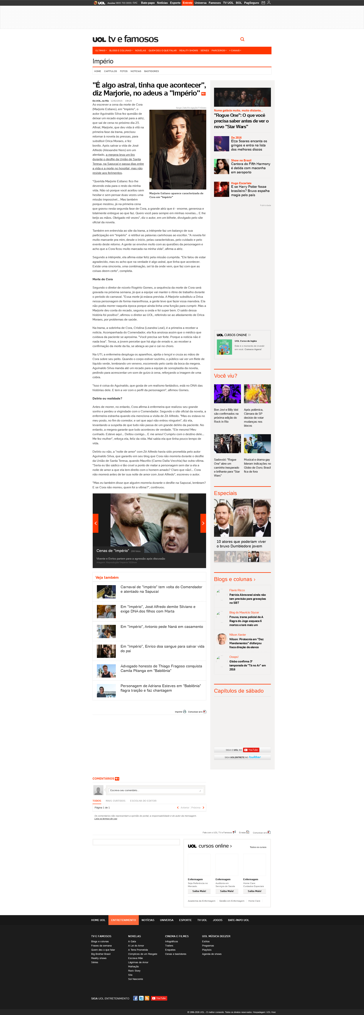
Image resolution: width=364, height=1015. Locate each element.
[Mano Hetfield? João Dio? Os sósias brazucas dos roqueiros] (265, 561)
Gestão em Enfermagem (231, 900)
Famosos (215, 2)
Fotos (124, 71)
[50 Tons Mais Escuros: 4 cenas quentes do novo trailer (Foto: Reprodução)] (242, 561)
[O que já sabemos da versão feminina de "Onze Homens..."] (230, 561)
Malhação (133, 966)
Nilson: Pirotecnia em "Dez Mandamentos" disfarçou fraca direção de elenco (246, 643)
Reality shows (188, 50)
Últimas (100, 50)
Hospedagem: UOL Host (264, 1012)
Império (103, 61)
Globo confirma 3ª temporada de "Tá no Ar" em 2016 (247, 665)
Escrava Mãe (135, 958)
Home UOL (98, 920)
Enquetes (170, 949)
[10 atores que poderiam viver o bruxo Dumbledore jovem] (253, 561)
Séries (205, 50)
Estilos (206, 941)
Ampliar (194, 498)
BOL (239, 2)
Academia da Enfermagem (201, 900)
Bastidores (151, 71)
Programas (208, 945)
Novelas (140, 50)
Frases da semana (101, 945)
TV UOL (228, 2)
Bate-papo (148, 2)
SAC (135, 3)
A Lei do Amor (136, 945)
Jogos (217, 920)
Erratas (242, 832)
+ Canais (234, 50)
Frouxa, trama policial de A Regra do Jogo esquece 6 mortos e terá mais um (246, 621)
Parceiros (218, 50)
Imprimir (178, 711)
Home (97, 71)
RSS (147, 998)
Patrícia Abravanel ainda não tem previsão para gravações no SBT (247, 599)
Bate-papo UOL (238, 920)
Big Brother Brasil (101, 954)
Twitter (141, 998)
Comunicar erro (195, 711)
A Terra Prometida (138, 949)
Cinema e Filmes (177, 936)
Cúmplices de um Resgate (142, 954)
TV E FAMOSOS (101, 936)
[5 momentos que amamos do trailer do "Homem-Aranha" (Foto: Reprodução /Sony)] (219, 561)
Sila (130, 974)
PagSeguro (251, 2)
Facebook (136, 998)
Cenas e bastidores (175, 954)
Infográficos (171, 941)
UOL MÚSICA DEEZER (216, 936)
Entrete (187, 2)
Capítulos (110, 71)
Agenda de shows (212, 954)
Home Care (254, 900)
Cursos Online (236, 335)
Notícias (162, 2)
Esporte (175, 2)
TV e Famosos (133, 38)
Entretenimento (123, 920)
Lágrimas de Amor (138, 962)
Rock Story (134, 970)
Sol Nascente (135, 979)
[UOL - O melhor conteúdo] (98, 4)
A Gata (132, 941)
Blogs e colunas (120, 50)
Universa (200, 2)
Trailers (169, 945)
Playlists (207, 949)
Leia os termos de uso (105, 818)
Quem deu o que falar (163, 50)
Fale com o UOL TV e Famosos (217, 832)
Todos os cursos (258, 847)
